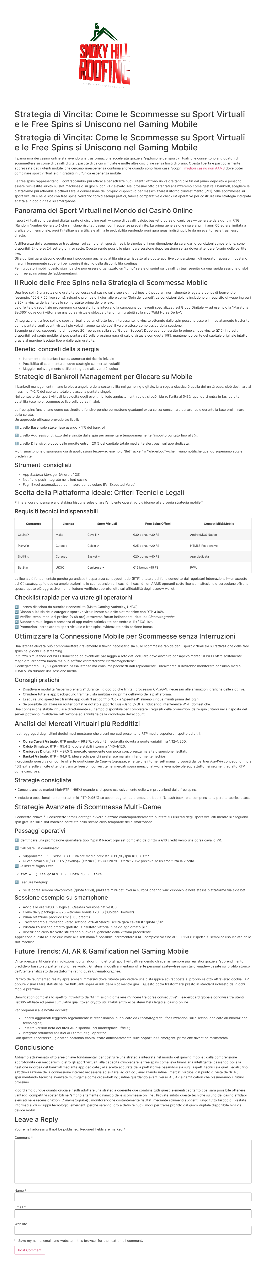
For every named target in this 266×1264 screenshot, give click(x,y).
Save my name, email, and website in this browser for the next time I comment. (80, 1240)
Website (21, 1224)
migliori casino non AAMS (204, 168)
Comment (24, 1137)
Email (20, 1207)
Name (20, 1190)
